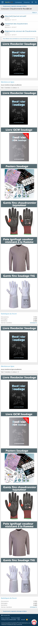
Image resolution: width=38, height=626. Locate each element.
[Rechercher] (36, 2)
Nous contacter (5, 618)
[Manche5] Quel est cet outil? (15, 16)
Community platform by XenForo (16, 623)
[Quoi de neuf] (32, 2)
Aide (18, 619)
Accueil (23, 619)
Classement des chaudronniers (16, 24)
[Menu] (2, 2)
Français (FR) (6, 615)
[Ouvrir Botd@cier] (34, 622)
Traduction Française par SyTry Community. (11, 624)
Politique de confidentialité (8, 619)
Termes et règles (15, 618)
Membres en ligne (7, 82)
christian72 (33, 323)
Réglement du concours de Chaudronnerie (20, 31)
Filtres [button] (34, 12)
